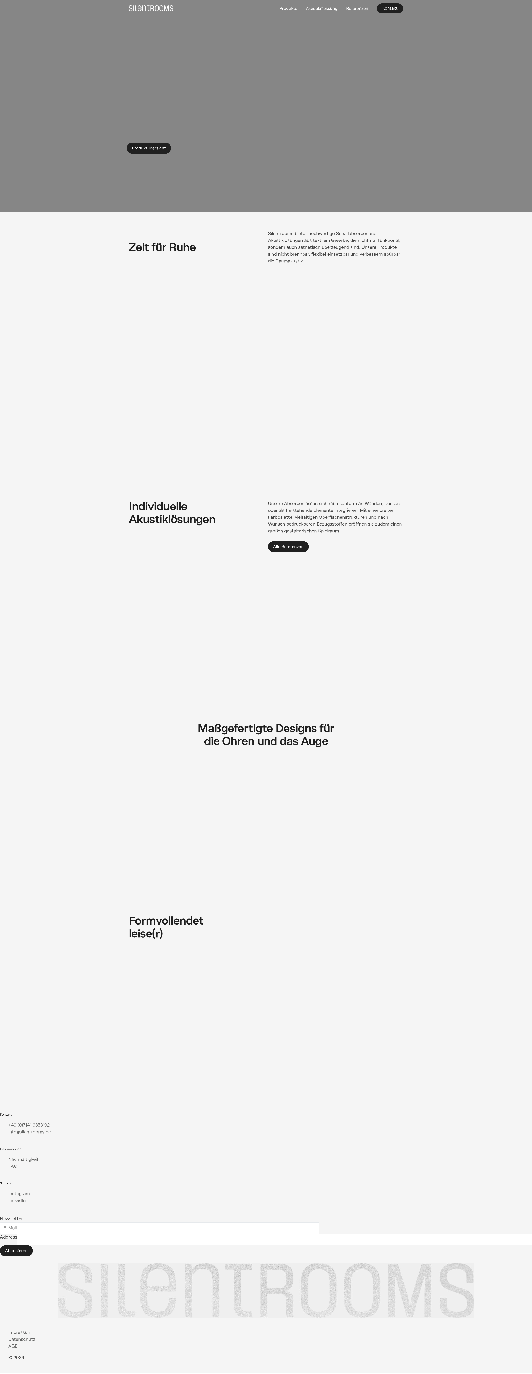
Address (8, 1237)
